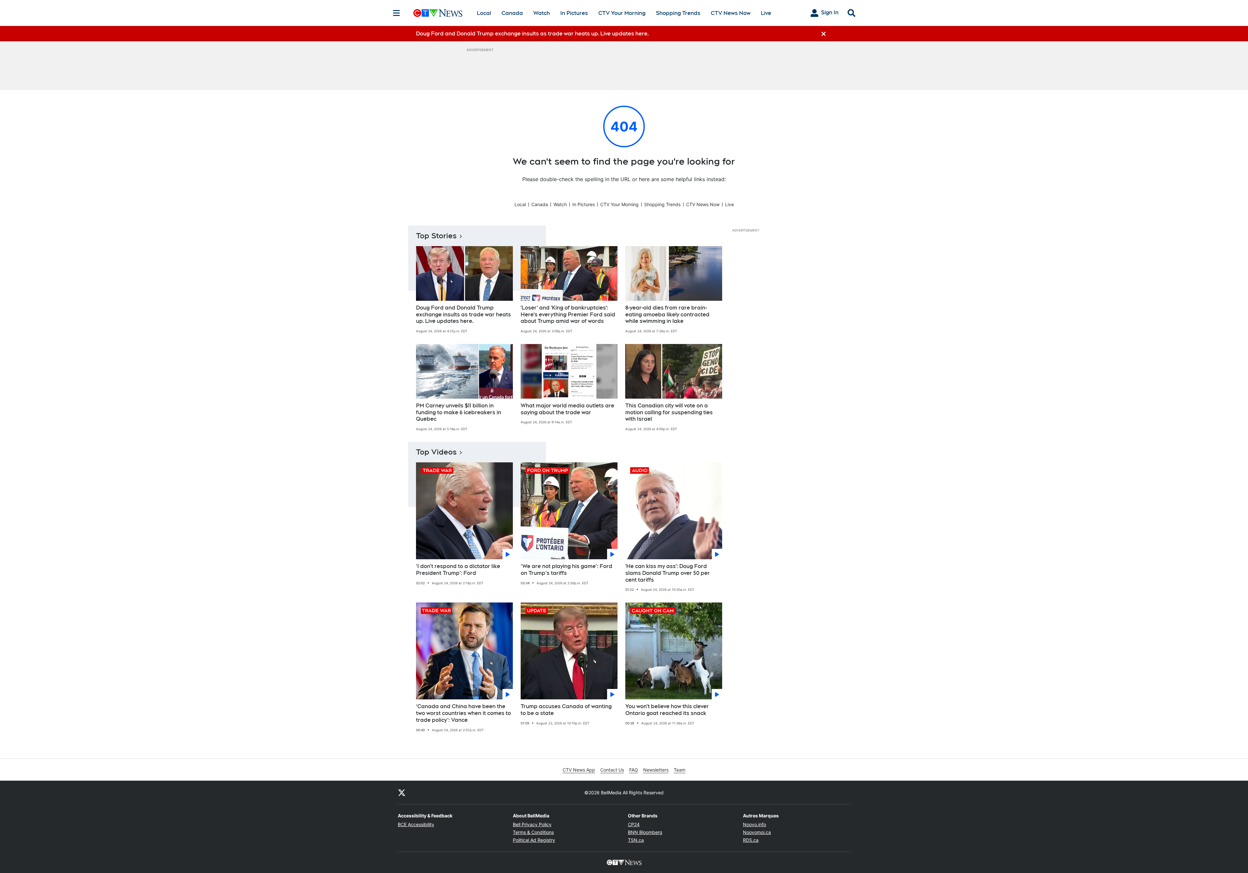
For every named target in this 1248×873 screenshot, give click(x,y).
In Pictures (574, 13)
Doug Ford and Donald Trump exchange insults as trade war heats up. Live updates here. (463, 314)
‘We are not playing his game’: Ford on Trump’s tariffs (566, 569)
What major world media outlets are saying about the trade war (567, 409)
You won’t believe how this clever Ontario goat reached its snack (667, 709)
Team (679, 770)
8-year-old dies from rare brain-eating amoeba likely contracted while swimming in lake (667, 314)
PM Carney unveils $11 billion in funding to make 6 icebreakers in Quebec (458, 412)
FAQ (633, 770)
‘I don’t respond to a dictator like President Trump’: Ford (458, 569)
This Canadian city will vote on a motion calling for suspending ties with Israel (669, 412)
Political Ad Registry (534, 840)
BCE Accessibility (416, 824)
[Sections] (396, 13)
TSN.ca (636, 840)
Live (766, 13)
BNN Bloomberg (645, 832)
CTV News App (579, 770)
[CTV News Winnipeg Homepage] (437, 13)
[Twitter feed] (402, 792)
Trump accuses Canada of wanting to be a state (566, 709)
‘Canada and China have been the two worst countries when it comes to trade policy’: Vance (463, 713)
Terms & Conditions (533, 832)
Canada (512, 13)
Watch (541, 13)
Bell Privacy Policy (532, 824)
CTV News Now (730, 13)
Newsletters (656, 770)
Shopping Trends (678, 13)
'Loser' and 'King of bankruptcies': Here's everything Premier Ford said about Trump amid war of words (568, 314)
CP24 (634, 824)
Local (484, 13)
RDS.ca (751, 840)
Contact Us (612, 770)
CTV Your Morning (621, 13)
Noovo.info (754, 824)
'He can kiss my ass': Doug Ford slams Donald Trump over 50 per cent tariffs (667, 573)
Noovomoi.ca (757, 832)
